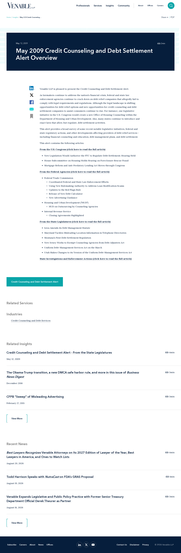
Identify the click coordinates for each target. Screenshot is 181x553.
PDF (172, 17)
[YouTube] (93, 545)
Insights (110, 6)
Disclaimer (134, 545)
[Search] (171, 5)
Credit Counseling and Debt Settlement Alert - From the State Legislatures (59, 352)
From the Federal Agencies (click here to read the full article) (74, 171)
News (40, 545)
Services (98, 6)
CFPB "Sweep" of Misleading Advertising (35, 396)
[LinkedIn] (79, 545)
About (140, 6)
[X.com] (86, 545)
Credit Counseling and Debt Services (30, 320)
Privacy (145, 545)
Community (124, 6)
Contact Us (122, 545)
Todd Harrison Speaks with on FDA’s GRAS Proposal (50, 477)
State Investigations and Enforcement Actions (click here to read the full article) (86, 258)
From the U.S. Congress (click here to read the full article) (72, 149)
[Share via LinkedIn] (31, 88)
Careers (160, 6)
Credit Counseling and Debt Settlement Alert (34, 281)
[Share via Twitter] (31, 95)
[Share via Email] (31, 109)
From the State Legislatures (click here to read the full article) (75, 221)
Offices (150, 6)
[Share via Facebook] (31, 102)
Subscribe (11, 545)
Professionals (83, 6)
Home (9, 17)
